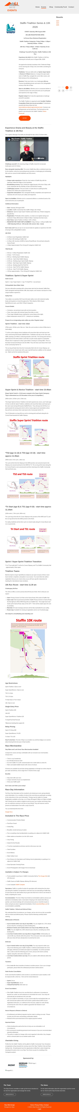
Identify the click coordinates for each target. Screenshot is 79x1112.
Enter (25, 118)
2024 (57, 23)
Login (39, 1109)
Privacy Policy (39, 1105)
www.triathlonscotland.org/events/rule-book (30, 107)
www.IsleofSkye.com (41, 904)
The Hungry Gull (42, 876)
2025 (57, 25)
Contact (46, 1105)
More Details (10, 1094)
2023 (57, 21)
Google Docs (8, 812)
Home (32, 1105)
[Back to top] (73, 1105)
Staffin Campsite (20, 884)
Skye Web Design (9, 1105)
